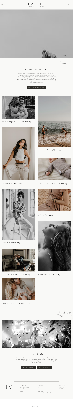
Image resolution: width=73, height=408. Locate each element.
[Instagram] (1, 5)
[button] (50, 5)
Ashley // (46, 215)
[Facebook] (2, 5)
